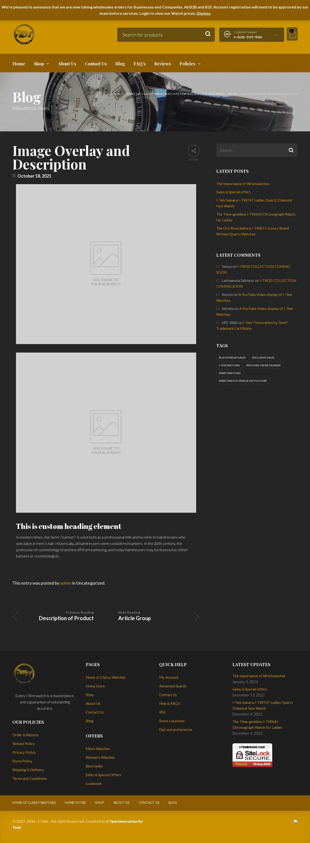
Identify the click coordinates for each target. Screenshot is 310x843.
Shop (90, 694)
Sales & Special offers (233, 192)
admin (65, 583)
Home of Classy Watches (106, 677)
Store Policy (22, 761)
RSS (162, 712)
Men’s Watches (98, 748)
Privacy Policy (24, 752)
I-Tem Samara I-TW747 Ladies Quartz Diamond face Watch (262, 705)
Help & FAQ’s (169, 703)
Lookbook (94, 783)
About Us (93, 703)
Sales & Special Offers (103, 775)
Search (208, 34)
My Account (168, 677)
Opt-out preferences (176, 729)
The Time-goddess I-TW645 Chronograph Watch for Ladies (257, 724)
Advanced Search (172, 686)
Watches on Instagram (263, 365)
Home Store (95, 686)
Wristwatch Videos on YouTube (243, 380)
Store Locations (172, 721)
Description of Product (66, 615)
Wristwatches (230, 373)
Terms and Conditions (29, 778)
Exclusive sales (263, 357)
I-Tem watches (229, 365)
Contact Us (95, 712)
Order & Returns (25, 735)
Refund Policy (23, 743)
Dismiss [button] (204, 13)
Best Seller (94, 766)
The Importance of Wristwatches (242, 183)
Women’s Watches (100, 757)
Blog (89, 721)
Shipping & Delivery (28, 770)
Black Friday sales (232, 357)
